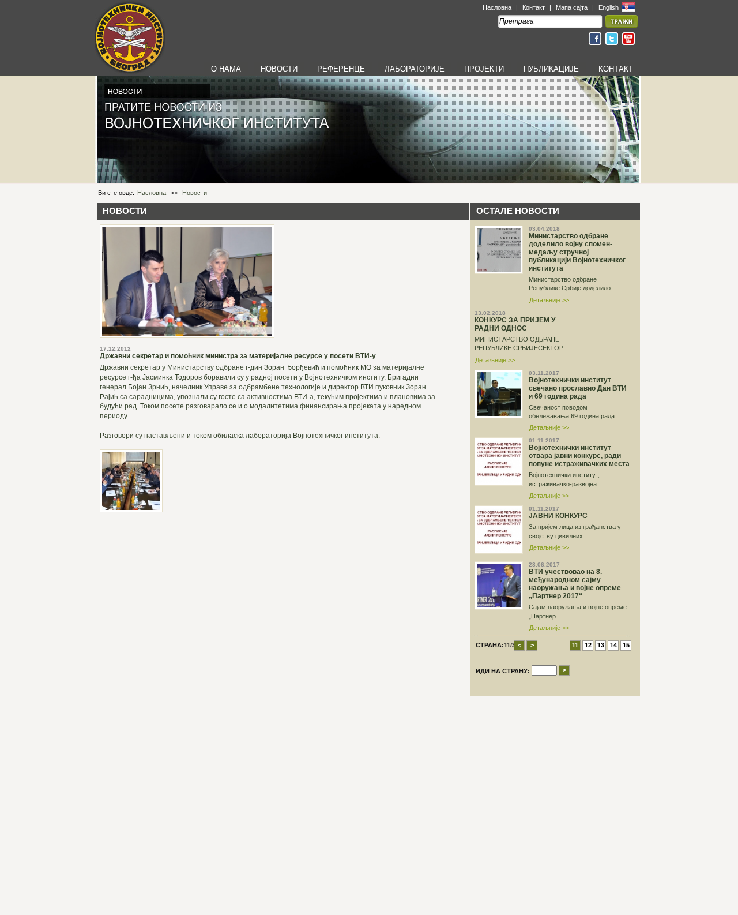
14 (613, 645)
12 (588, 645)
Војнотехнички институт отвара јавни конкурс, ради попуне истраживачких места (579, 456)
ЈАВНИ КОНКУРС (558, 516)
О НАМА (226, 69)
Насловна (497, 7)
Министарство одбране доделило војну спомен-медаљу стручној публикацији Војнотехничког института (577, 252)
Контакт (533, 7)
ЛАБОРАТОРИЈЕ (415, 69)
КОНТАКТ (615, 69)
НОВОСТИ (279, 69)
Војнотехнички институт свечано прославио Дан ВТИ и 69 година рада (578, 388)
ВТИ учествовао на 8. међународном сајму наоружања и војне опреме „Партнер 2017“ (575, 584)
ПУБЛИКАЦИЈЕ (551, 69)
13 (600, 645)
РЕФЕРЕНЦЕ (341, 69)
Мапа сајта (572, 7)
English (609, 7)
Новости (194, 192)
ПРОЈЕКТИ (484, 69)
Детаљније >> (549, 300)
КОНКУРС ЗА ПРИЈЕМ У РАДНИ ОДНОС (515, 324)
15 (626, 645)
